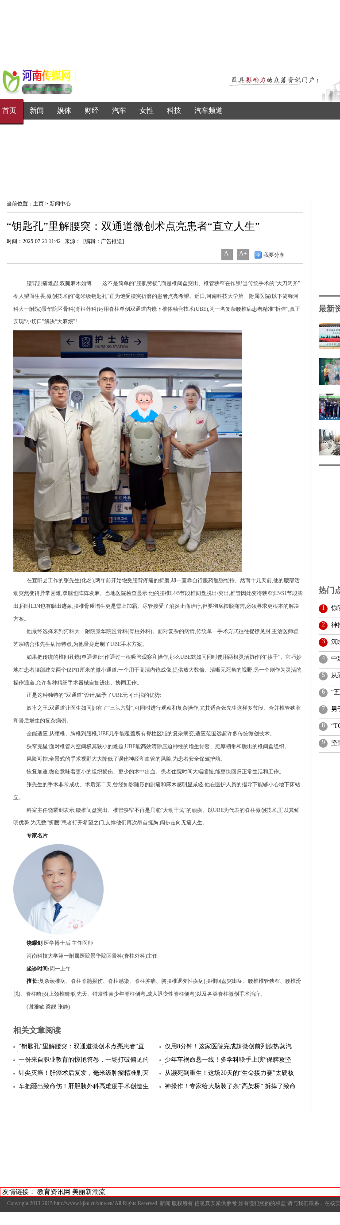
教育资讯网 (53, 1191)
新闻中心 (60, 204)
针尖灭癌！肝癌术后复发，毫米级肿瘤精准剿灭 (84, 1073)
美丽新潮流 (88, 1191)
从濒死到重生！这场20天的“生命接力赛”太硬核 (229, 1073)
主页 (38, 204)
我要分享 (273, 255)
